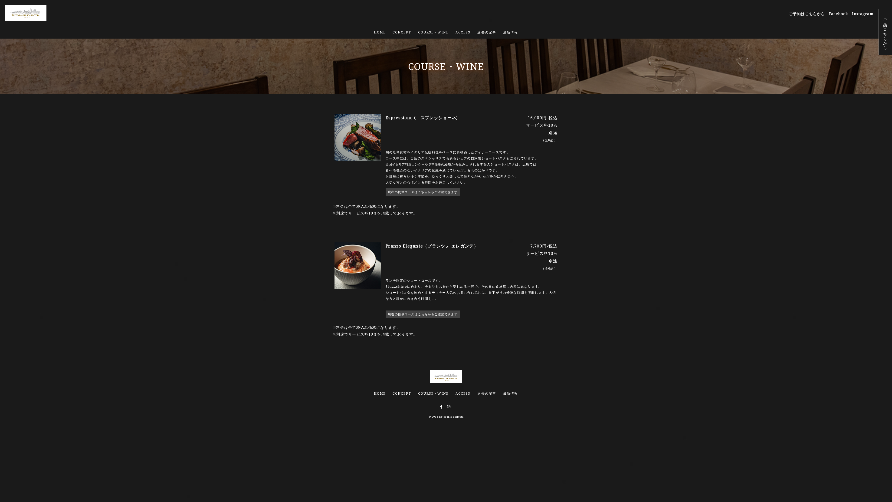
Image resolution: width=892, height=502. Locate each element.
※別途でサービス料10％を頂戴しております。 (374, 331)
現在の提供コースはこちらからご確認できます (423, 192)
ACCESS (463, 32)
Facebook (838, 13)
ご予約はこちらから (885, 32)
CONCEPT (402, 32)
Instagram (862, 13)
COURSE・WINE (433, 32)
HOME (380, 32)
